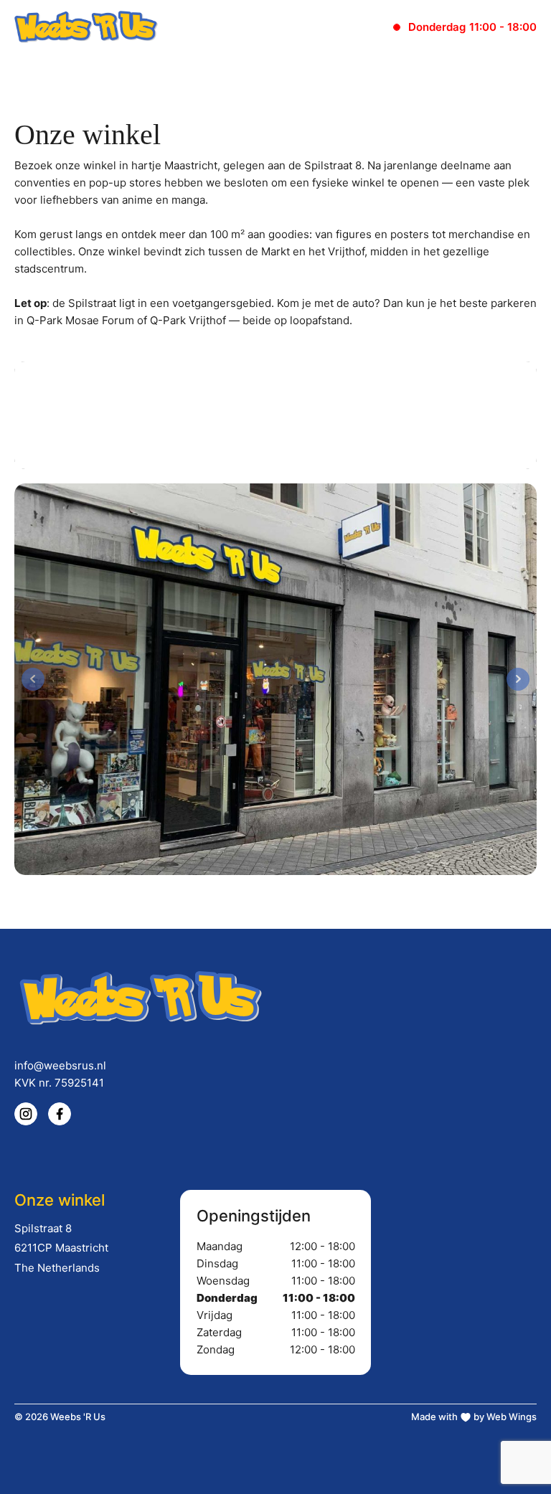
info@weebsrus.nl (60, 1065)
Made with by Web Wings (474, 1416)
